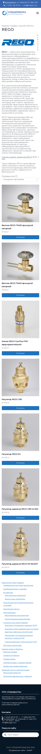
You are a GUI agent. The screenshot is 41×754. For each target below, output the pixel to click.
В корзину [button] (20, 237)
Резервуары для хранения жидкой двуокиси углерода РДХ (19, 637)
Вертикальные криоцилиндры (17, 615)
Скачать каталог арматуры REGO (17, 157)
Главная (5, 26)
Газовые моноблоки (11, 655)
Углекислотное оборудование (15, 623)
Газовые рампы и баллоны (12, 649)
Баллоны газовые (10, 652)
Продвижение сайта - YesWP (20, 750)
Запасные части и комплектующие (16, 670)
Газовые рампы (9, 659)
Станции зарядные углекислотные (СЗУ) (21, 642)
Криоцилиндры (9, 613)
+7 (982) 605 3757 (28, 717)
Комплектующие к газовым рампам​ (17, 663)
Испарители (8, 593)
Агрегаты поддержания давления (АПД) (21, 625)
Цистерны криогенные (12, 645)
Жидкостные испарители (15, 599)
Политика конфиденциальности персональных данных (14, 704)
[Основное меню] (37, 13)
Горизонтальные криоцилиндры (17, 619)
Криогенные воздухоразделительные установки (18, 604)
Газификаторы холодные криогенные (18, 585)
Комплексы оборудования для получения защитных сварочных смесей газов (21, 630)
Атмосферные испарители (15, 595)
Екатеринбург (10, 2)
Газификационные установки (15, 589)
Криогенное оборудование (13, 583)
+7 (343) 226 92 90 (13, 5)
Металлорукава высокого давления (17, 676)
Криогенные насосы (11, 609)
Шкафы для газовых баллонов (15, 666)
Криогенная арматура (12, 673)
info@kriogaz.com (30, 5)
